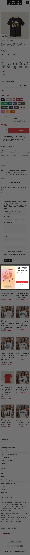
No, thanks (22, 284)
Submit (22, 282)
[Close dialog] (28, 266)
